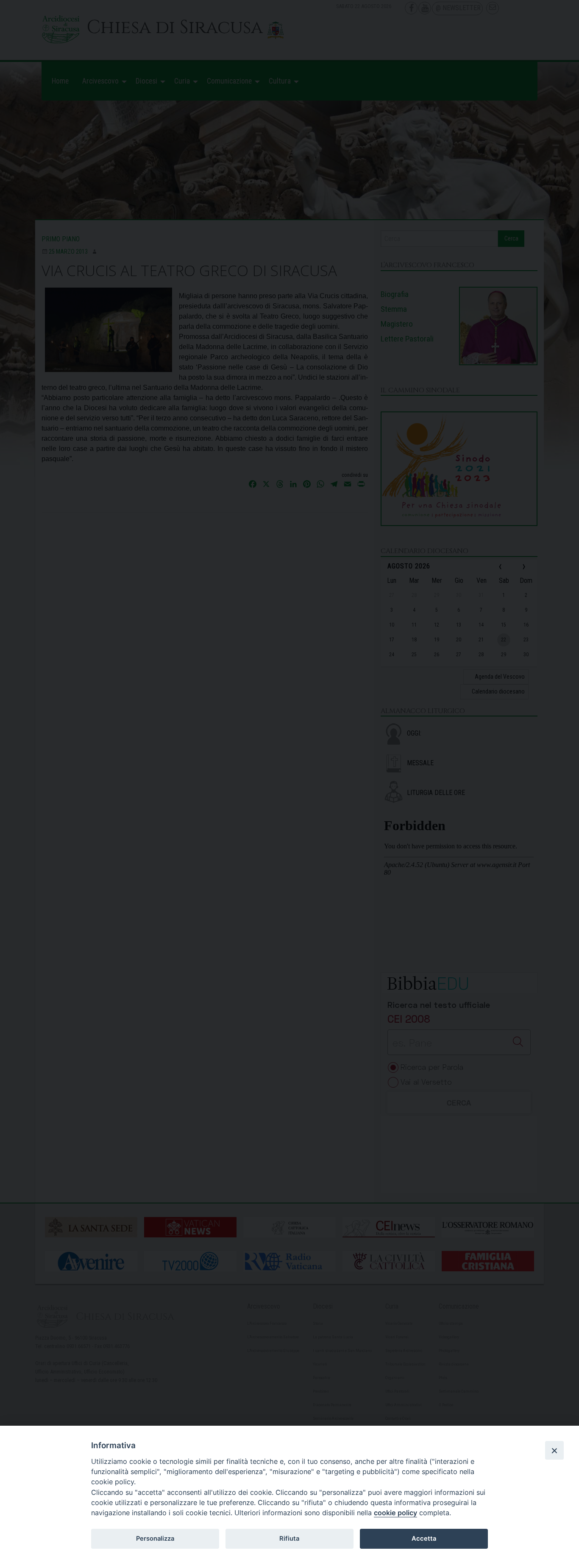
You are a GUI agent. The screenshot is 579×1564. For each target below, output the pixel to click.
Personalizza (155, 1538)
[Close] (554, 1450)
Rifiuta (289, 1538)
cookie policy (395, 1512)
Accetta (424, 1538)
